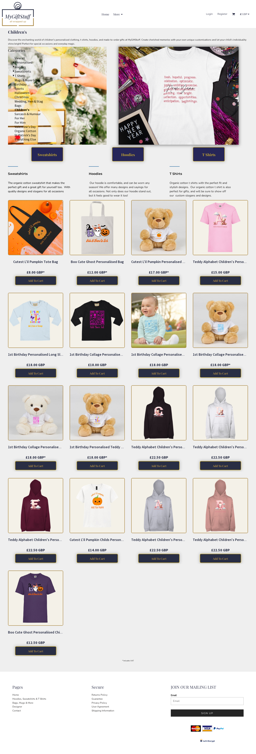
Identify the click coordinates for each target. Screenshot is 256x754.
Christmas (22, 97)
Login (209, 13)
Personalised (23, 62)
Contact (16, 710)
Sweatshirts (23, 71)
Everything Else (25, 139)
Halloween (22, 93)
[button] (179, 96)
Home (15, 694)
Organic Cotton (25, 131)
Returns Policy (99, 694)
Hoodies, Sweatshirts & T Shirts (29, 698)
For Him (20, 123)
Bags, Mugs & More (22, 702)
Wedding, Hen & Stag (29, 101)
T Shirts (20, 76)
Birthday (20, 84)
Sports (19, 89)
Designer (17, 706)
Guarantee (97, 698)
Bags (18, 106)
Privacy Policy (99, 702)
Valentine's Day (25, 127)
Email (174, 695)
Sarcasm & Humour (28, 114)
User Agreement (100, 706)
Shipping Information (103, 710)
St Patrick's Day (25, 135)
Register (222, 13)
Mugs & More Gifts (27, 80)
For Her (20, 118)
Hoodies (20, 67)
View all (20, 58)
